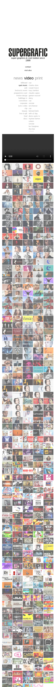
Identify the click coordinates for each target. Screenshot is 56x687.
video (29, 78)
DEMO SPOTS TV (34, 116)
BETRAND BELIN (34, 111)
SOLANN (31, 121)
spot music (23, 85)
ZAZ (30, 83)
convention (23, 101)
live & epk (23, 113)
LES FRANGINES (34, 126)
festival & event (21, 90)
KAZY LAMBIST (34, 90)
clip (26, 108)
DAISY (31, 98)
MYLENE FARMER (34, 119)
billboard (24, 83)
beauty (24, 111)
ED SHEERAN (33, 106)
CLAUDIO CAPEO (34, 93)
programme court (20, 93)
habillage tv (22, 98)
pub (25, 88)
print (39, 78)
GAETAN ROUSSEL (34, 96)
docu (25, 119)
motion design (21, 96)
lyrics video (22, 106)
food (25, 116)
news (18, 78)
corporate (23, 103)
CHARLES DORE (33, 85)
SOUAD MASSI (34, 88)
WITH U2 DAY (33, 113)
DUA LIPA (32, 129)
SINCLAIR (31, 103)
